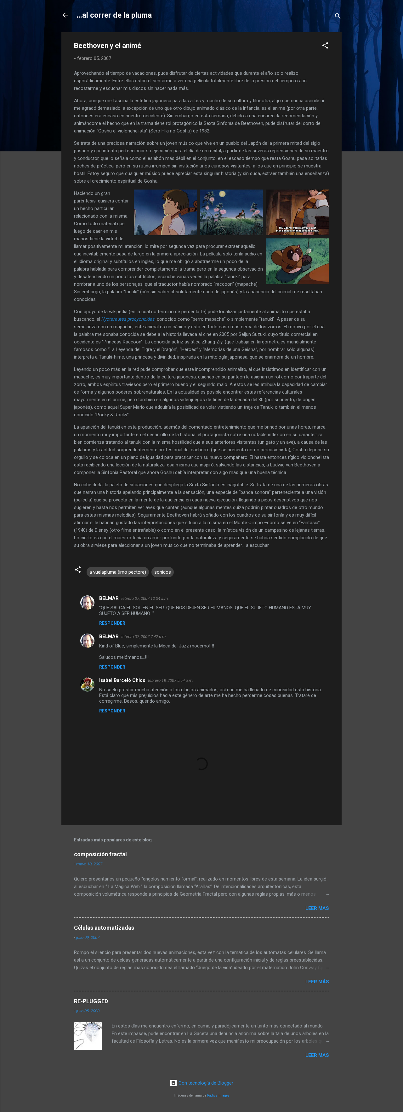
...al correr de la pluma (114, 15)
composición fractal (100, 854)
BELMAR (109, 598)
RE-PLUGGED (91, 1001)
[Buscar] (338, 17)
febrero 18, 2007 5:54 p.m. (170, 680)
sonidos (162, 572)
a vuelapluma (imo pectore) (117, 572)
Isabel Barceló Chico (122, 680)
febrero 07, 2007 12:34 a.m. (145, 598)
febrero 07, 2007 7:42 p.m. (144, 636)
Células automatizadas (104, 927)
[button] (325, 46)
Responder (112, 623)
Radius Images (218, 1095)
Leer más (317, 908)
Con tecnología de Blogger (205, 1083)
